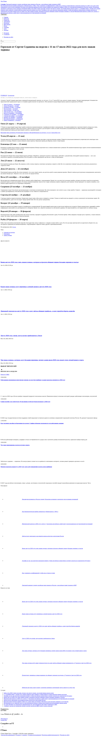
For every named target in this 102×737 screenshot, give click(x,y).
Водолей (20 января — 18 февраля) (13, 119)
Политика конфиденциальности (50, 735)
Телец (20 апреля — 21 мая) (11, 106)
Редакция (6, 33)
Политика (6, 23)
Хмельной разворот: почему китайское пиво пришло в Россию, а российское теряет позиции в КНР (31, 4)
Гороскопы (7, 234)
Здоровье (6, 27)
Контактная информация (8, 735)
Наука (5, 26)
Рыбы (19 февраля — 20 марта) (12, 120)
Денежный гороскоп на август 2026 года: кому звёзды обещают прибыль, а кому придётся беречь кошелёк (38, 311)
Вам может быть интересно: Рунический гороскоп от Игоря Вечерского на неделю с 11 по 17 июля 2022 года (30, 132)
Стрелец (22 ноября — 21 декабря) (13, 116)
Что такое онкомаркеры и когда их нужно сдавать (15, 445)
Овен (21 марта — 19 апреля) (12, 104)
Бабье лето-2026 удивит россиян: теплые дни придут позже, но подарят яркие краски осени (53, 8)
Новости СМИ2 (5, 374)
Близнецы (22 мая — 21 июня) (12, 107)
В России (6, 18)
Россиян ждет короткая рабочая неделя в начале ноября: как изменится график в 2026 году (45, 7)
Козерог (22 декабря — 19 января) (13, 117)
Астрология (11, 95)
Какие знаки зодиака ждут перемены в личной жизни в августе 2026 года (26, 287)
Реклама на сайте (8, 37)
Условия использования (34, 735)
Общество (6, 20)
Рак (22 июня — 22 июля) (11, 108)
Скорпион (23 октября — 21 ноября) (14, 114)
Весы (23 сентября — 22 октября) (13, 113)
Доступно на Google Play (4, 719)
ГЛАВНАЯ (4, 95)
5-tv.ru (14, 227)
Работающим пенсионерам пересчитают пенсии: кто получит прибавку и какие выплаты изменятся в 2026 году (33, 380)
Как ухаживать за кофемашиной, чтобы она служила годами (53, 5)
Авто (5, 28)
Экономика (7, 21)
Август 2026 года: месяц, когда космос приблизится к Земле (21, 335)
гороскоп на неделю (9, 232)
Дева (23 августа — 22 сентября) (13, 111)
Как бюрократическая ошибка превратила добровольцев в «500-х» (19, 5)
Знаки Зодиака (8, 235)
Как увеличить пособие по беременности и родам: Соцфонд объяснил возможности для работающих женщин (32, 423)
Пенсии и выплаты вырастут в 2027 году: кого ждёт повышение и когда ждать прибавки (26, 466)
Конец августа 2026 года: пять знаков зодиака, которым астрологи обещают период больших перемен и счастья (43, 11)
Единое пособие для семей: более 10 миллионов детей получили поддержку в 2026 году (25, 401)
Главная (6, 17)
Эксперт (6, 30)
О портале (6, 34)
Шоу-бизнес (7, 24)
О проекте (24, 735)
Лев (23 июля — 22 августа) (11, 110)
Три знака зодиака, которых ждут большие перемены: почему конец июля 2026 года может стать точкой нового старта (42, 360)
